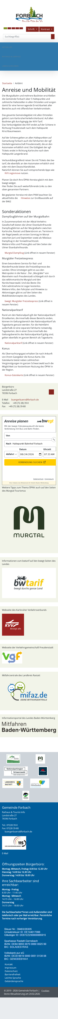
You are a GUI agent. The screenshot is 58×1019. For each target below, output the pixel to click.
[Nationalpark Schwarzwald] (13, 758)
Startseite (7, 83)
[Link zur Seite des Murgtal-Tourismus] (29, 521)
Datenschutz (11, 971)
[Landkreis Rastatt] (12, 783)
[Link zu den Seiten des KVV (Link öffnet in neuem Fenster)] (13, 624)
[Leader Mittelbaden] (39, 783)
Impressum (10, 967)
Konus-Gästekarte (14, 375)
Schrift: (31, 29)
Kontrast (45, 29)
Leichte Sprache (13, 977)
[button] (9, 28)
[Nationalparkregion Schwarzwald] (16, 770)
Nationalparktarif (13, 343)
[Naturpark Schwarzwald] (25, 795)
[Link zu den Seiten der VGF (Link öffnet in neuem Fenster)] (12, 657)
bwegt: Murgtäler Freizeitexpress (21, 301)
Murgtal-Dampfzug (14, 252)
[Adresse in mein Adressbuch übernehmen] (51, 391)
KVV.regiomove (12, 173)
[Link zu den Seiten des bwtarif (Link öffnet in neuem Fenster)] (29, 582)
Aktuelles (7, 47)
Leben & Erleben (10, 66)
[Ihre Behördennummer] (14, 842)
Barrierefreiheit (12, 974)
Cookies (45, 990)
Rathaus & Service (11, 56)
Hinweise (25, 198)
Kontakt (9, 964)
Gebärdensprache (14, 981)
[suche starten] (52, 36)
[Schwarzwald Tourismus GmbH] (43, 770)
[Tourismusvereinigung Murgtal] (40, 758)
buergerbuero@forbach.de (25, 399)
